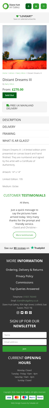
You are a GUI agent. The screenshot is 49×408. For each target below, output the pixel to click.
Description (12, 120)
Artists (11, 73)
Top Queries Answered (24, 289)
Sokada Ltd (33, 403)
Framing (9, 134)
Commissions (24, 282)
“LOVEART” (25, 17)
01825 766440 (29, 296)
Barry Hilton (21, 73)
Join (24, 348)
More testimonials (24, 235)
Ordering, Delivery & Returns (24, 269)
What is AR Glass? (16, 141)
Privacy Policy (24, 276)
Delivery (9, 127)
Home (5, 73)
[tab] (24, 119)
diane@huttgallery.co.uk (27, 300)
